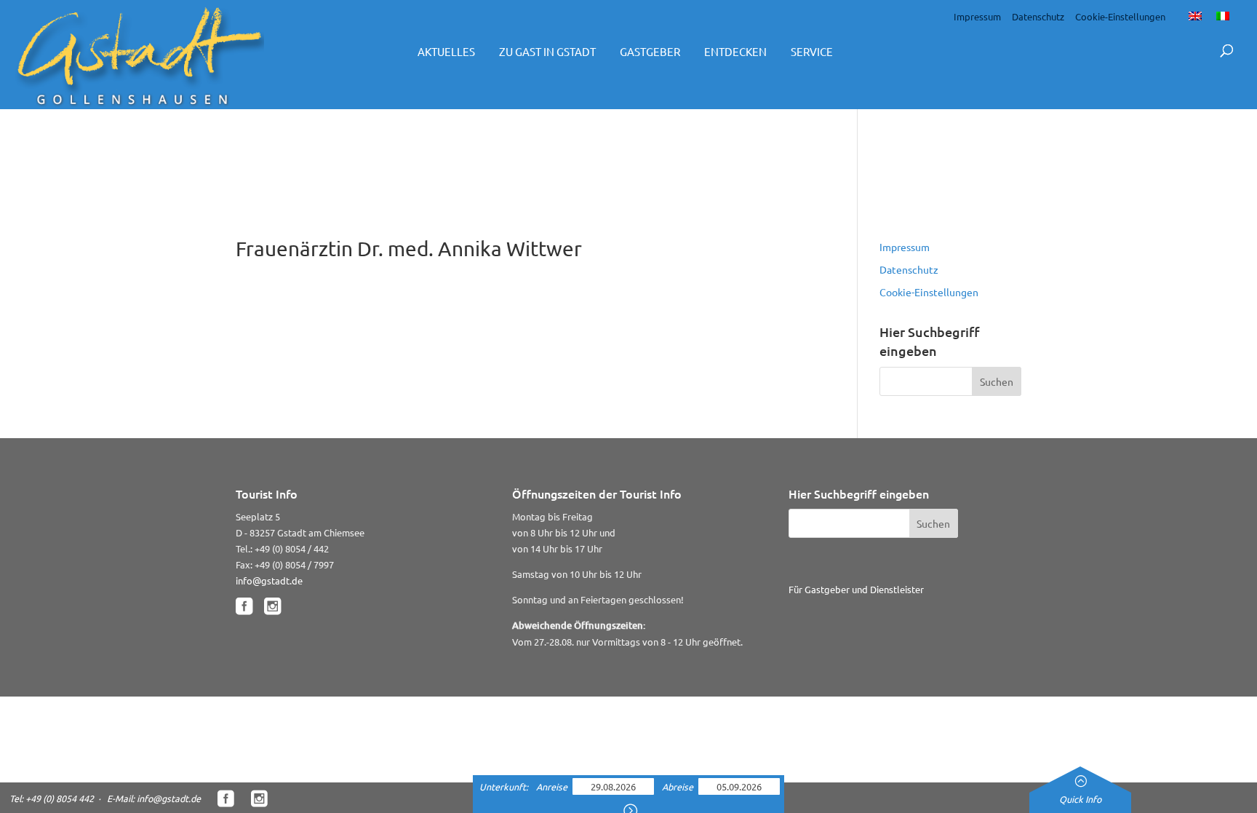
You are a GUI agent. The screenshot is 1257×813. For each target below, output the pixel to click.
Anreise (553, 786)
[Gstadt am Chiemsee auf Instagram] (272, 606)
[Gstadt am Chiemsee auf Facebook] (244, 606)
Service (812, 51)
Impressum (977, 16)
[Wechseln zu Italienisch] (1223, 15)
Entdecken (735, 51)
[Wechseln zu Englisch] (1195, 15)
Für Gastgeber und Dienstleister (856, 589)
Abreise (678, 786)
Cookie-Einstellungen (1120, 16)
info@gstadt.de (269, 580)
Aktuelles (446, 51)
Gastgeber (650, 51)
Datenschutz (1038, 16)
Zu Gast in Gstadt (547, 51)
